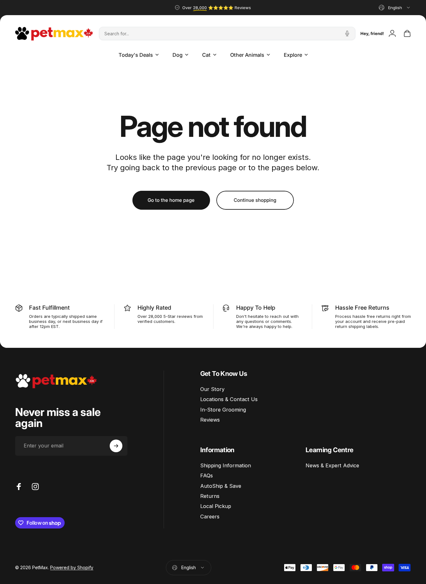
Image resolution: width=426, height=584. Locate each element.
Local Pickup (215, 506)
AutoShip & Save (220, 486)
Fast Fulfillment (49, 307)
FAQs (206, 475)
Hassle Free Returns (362, 307)
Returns (209, 496)
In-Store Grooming (223, 409)
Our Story (212, 389)
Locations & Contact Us (229, 399)
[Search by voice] (347, 33)
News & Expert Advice (332, 465)
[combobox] (395, 7)
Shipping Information (225, 465)
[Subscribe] (116, 446)
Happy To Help (255, 307)
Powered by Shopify (71, 567)
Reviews (210, 420)
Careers (209, 516)
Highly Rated (154, 307)
